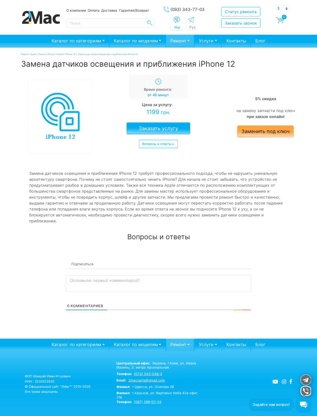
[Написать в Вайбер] (177, 20)
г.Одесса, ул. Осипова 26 (145, 387)
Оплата (94, 10)
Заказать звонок (241, 23)
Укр (177, 27)
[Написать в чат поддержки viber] (305, 391)
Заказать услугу (158, 128)
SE (150, 23)
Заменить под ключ (265, 131)
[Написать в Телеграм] (191, 20)
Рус (192, 27)
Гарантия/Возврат (134, 10)
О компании (76, 10)
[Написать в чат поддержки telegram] (305, 379)
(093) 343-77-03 (187, 9)
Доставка (109, 10)
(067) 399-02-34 (147, 402)
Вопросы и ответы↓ (158, 144)
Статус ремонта (241, 11)
